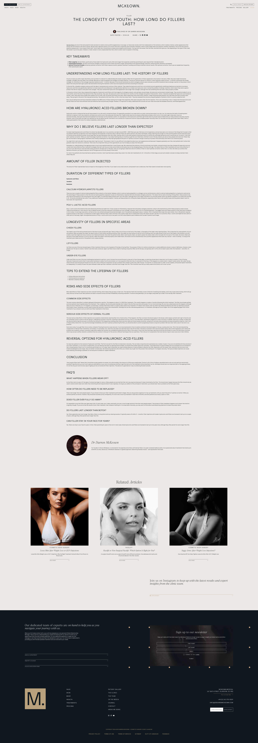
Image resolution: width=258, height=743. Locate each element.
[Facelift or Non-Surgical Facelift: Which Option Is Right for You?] (129, 517)
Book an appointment (31, 655)
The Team (112, 696)
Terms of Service (124, 734)
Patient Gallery (114, 689)
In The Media (113, 699)
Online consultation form (32, 666)
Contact (111, 706)
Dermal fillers (70, 45)
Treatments (230, 7)
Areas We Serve (114, 709)
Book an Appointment (24, 4)
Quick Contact (238, 4)
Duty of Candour (151, 734)
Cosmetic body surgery (59, 547)
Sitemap (138, 734)
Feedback (165, 734)
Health (22, 7)
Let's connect (155, 595)
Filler (129, 16)
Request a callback (30, 660)
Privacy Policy (94, 734)
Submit (191, 658)
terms (197, 654)
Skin (16, 7)
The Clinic (112, 693)
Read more (53, 560)
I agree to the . (192, 654)
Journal (111, 703)
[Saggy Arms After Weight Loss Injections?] (198, 517)
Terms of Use (109, 734)
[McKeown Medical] (129, 5)
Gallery (246, 7)
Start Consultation (10, 4)
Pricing (239, 7)
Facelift (129, 547)
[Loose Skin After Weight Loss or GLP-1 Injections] (59, 517)
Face (11, 7)
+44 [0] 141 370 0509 (248, 4)
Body (6, 7)
